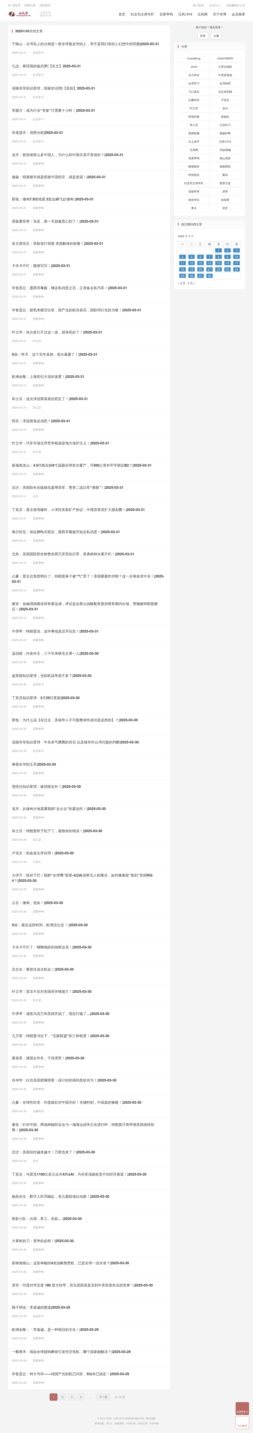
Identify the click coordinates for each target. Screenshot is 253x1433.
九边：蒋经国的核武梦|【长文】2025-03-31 (46, 66)
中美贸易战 (225, 75)
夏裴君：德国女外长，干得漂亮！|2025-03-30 (48, 1057)
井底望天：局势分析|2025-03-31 (37, 132)
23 (227, 269)
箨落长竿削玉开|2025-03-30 (34, 764)
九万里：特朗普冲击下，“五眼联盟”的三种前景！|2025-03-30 (60, 1035)
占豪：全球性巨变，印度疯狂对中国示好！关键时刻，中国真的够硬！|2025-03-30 (76, 1102)
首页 (122, 13)
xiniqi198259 (225, 58)
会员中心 (214, 5)
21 (209, 269)
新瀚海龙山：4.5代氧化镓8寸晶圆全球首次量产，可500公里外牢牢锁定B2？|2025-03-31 (82, 465)
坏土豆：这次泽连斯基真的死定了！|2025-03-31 (50, 398)
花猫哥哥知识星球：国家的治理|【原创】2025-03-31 (53, 88)
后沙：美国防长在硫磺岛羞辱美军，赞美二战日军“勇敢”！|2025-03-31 (68, 487)
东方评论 (193, 75)
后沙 (33, 496)
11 (182, 263)
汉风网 (202, 13)
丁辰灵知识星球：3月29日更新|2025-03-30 (46, 697)
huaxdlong (193, 58)
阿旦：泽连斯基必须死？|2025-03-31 (41, 420)
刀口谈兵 (193, 91)
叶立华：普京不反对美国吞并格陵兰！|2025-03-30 (52, 991)
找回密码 (44, 5)
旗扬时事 (225, 133)
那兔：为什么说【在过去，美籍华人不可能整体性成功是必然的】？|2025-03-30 (75, 719)
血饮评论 (193, 200)
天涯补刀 (225, 125)
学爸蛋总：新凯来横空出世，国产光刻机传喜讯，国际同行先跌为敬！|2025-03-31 (76, 310)
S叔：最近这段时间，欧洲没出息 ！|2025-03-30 (50, 924)
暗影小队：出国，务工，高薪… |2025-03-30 (47, 1218)
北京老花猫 (225, 91)
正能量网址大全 (235, 5)
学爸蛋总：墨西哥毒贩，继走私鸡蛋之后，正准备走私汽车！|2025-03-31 (69, 287)
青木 (194, 208)
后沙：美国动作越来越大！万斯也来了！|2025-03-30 (53, 1152)
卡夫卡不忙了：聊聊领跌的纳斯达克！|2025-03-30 (52, 947)
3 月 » (191, 283)
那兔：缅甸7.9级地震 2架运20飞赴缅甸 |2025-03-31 (53, 199)
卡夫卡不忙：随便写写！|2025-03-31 (41, 265)
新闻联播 (193, 133)
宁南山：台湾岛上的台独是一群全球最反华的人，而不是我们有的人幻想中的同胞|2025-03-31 (85, 43)
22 (218, 269)
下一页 (103, 1397)
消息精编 (225, 150)
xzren (194, 67)
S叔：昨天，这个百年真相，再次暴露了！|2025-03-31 (54, 354)
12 (191, 263)
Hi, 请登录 (14, 5)
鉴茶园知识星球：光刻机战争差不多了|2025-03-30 (52, 675)
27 (200, 276)
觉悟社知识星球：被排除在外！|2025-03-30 (46, 786)
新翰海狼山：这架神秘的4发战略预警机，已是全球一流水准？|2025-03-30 (70, 1262)
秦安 (225, 175)
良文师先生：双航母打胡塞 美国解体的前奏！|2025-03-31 (57, 243)
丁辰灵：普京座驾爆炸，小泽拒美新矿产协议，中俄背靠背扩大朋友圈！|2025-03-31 (78, 509)
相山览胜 (225, 158)
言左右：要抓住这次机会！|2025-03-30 (43, 969)
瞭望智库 (193, 166)
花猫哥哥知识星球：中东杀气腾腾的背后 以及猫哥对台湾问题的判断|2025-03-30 (75, 742)
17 (236, 263)
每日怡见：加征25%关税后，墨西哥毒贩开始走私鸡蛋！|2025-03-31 (66, 531)
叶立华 (35, 341)
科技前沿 (193, 175)
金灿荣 (225, 200)
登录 (203, 36)
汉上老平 (193, 141)
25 (182, 276)
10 (236, 257)
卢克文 (35, 862)
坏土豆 (35, 407)
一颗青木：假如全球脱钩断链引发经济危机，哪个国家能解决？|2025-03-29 (71, 1351)
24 (236, 269)
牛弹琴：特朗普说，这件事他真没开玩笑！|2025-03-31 (55, 631)
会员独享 (238, 13)
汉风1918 (185, 13)
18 (182, 269)
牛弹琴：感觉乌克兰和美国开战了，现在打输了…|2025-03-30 (60, 1013)
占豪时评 (36, 1111)
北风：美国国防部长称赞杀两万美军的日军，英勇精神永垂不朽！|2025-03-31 (73, 553)
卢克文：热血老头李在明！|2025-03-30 (43, 853)
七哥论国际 (225, 67)
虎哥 (225, 191)
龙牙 (225, 208)
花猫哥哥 (193, 191)
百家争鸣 (166, 13)
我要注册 (29, 5)
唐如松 (225, 116)
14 (209, 263)
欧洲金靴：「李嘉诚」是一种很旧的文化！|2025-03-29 (55, 1329)
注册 (216, 36)
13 (200, 263)
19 (191, 269)
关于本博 (219, 13)
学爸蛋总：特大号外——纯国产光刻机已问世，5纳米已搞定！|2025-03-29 (70, 1373)
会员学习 (36, 52)
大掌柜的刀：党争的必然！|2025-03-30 (43, 1240)
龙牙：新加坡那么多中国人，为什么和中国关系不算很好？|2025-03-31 (68, 154)
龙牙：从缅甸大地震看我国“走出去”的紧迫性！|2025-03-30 (59, 808)
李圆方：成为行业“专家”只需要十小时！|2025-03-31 (53, 110)
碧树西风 (225, 166)
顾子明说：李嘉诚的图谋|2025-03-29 (41, 1307)
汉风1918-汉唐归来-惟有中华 (22, 14)
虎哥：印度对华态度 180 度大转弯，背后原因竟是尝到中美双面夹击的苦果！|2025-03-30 (82, 1285)
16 (227, 263)
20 (200, 269)
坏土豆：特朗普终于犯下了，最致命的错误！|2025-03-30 (57, 830)
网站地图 (151, 1418)
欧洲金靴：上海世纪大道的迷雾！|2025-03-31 (48, 376)
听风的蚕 (193, 116)
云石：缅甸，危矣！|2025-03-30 (37, 902)
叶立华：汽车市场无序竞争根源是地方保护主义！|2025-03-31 (60, 443)
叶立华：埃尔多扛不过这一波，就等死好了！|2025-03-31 (57, 332)
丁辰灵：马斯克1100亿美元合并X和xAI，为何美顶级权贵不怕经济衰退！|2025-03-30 (79, 1174)
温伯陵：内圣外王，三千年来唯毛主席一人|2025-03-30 (55, 653)
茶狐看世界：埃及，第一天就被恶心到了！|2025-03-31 (55, 221)
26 (191, 276)
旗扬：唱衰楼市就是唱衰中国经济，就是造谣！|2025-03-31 (59, 176)
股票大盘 (225, 183)
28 (209, 276)
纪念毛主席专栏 (142, 13)
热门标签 (198, 5)
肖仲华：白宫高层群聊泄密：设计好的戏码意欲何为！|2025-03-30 (64, 1080)
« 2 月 (181, 283)
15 (218, 263)
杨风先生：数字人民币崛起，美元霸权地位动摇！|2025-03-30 (60, 1196)
